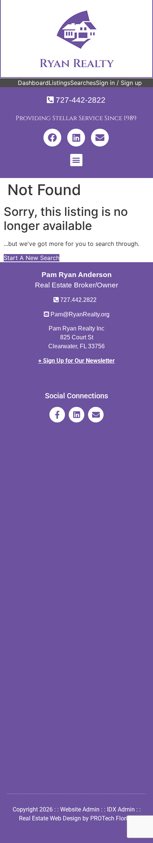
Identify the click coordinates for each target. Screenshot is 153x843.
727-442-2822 (80, 100)
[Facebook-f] (57, 414)
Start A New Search (31, 257)
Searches (83, 82)
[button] (76, 160)
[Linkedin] (76, 137)
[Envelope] (100, 137)
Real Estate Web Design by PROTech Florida (76, 818)
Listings (59, 82)
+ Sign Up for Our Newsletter (76, 360)
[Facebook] (52, 137)
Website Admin (80, 809)
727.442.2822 (78, 300)
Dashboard (33, 82)
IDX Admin (121, 809)
